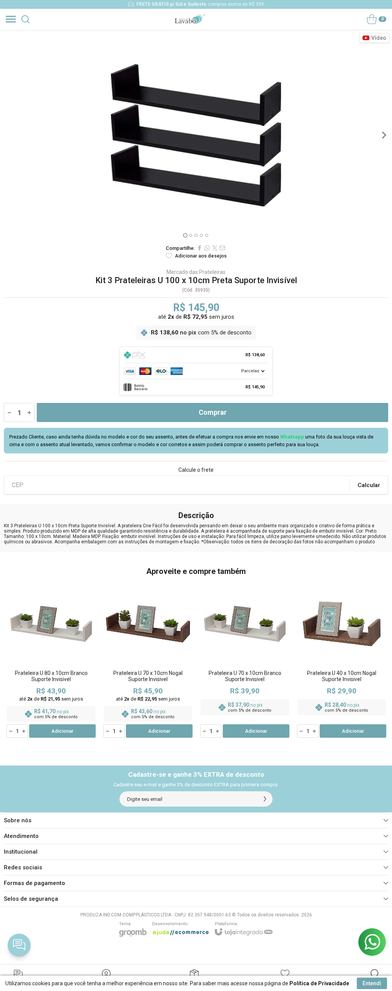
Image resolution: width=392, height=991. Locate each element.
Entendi (372, 983)
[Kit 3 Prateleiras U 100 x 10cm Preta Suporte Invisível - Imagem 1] (196, 135)
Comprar (213, 412)
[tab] (185, 235)
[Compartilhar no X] (214, 248)
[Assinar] (265, 799)
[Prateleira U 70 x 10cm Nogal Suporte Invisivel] (148, 659)
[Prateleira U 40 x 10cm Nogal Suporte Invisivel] (342, 659)
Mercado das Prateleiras (196, 272)
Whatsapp (292, 437)
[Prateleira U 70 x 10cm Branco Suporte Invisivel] (245, 659)
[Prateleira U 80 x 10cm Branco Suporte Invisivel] (51, 659)
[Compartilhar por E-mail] (222, 248)
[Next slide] (383, 135)
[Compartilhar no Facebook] (199, 248)
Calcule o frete (196, 470)
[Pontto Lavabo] (189, 19)
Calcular (369, 485)
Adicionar (62, 731)
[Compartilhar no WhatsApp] (207, 248)
